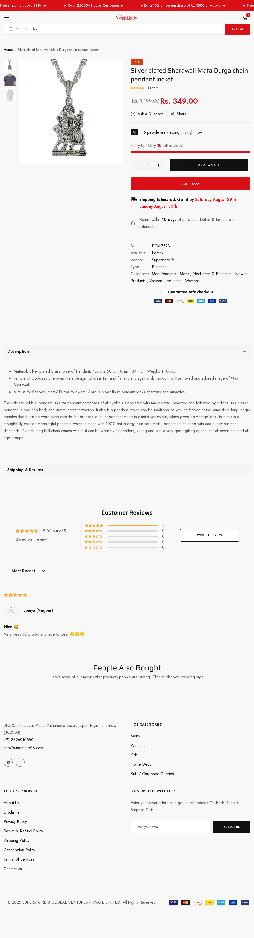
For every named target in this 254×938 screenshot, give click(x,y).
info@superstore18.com (23, 748)
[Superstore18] (127, 17)
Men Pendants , (165, 274)
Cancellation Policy (19, 850)
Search (238, 29)
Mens (135, 736)
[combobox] (127, 29)
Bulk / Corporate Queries (152, 774)
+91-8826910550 (18, 740)
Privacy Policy (15, 821)
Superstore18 (163, 260)
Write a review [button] (209, 535)
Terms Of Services (19, 859)
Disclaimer (12, 812)
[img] (15, 595)
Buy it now (191, 184)
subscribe (232, 827)
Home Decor (142, 764)
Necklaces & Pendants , (213, 274)
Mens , (185, 274)
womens (192, 281)
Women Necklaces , (166, 281)
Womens (138, 745)
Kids (134, 755)
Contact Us (13, 869)
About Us (11, 803)
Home (8, 49)
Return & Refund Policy (23, 831)
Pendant (159, 267)
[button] (138, 87)
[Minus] (137, 165)
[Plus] (158, 165)
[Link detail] (8, 762)
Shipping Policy (16, 840)
